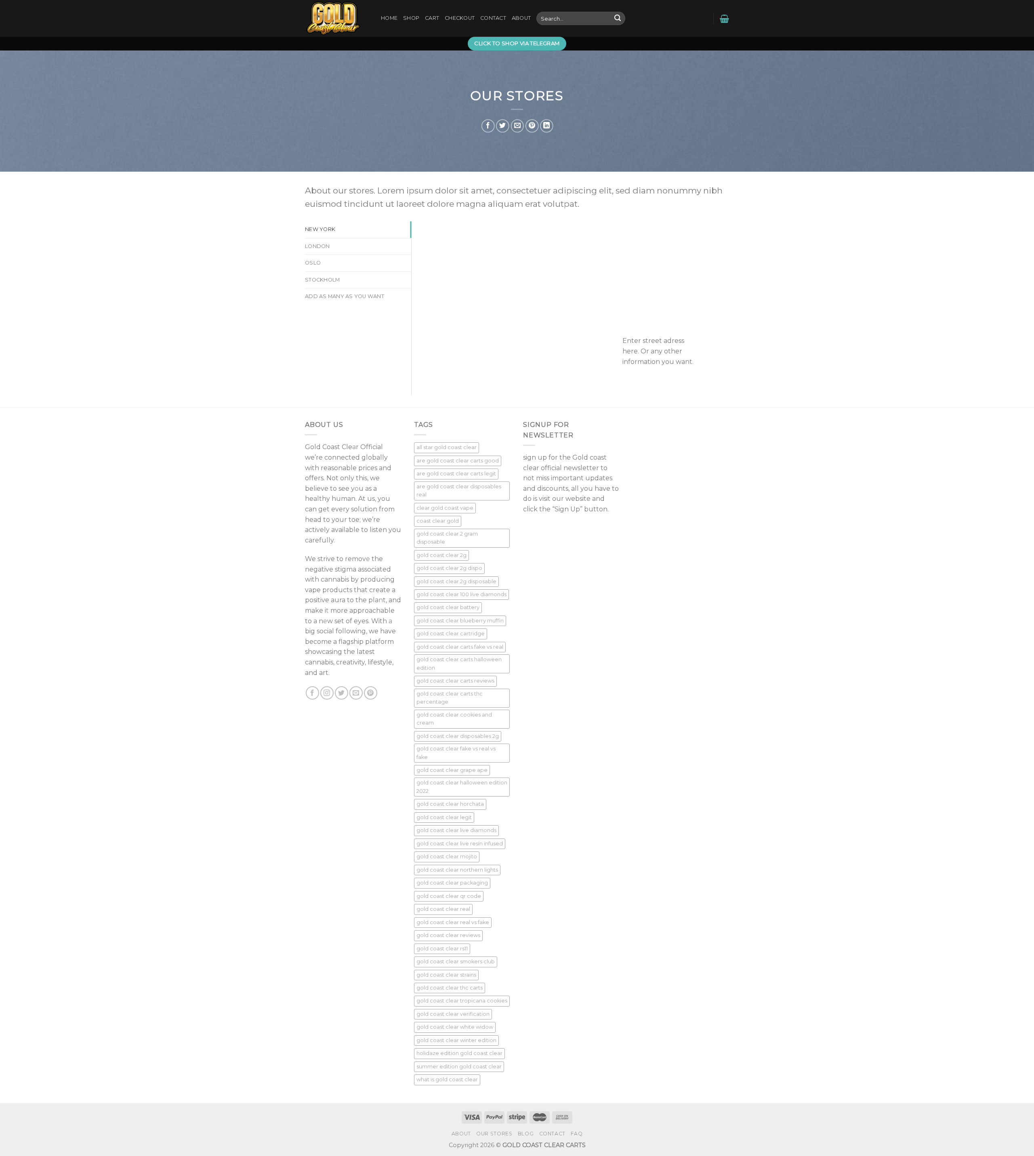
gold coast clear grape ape (452, 770)
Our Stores (494, 1134)
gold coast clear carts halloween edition (459, 663)
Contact (493, 18)
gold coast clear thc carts (449, 988)
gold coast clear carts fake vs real (459, 647)
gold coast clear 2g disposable (456, 581)
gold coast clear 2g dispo (449, 568)
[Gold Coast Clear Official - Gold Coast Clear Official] (337, 18)
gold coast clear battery (447, 607)
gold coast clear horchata (450, 804)
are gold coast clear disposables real (458, 490)
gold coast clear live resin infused (459, 844)
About (521, 18)
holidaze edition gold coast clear (459, 1053)
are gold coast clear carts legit (456, 474)
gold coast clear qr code (448, 896)
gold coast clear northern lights (457, 870)
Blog (526, 1134)
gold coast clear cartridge (450, 634)
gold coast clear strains (446, 975)
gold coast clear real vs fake (452, 922)
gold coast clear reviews (448, 935)
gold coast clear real (443, 909)
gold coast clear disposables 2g (457, 736)
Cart (432, 18)
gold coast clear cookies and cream (454, 719)
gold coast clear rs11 (442, 949)
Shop (411, 18)
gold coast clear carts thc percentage (449, 698)
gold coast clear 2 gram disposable (447, 538)
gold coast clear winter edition (456, 1040)
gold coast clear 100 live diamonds (461, 594)
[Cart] (724, 18)
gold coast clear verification (453, 1014)
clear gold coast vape (444, 508)
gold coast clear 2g (441, 555)
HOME (389, 18)
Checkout (460, 18)
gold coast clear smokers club (455, 961)
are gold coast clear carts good (457, 461)
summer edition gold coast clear (459, 1067)
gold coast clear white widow (454, 1027)
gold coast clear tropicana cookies (461, 1001)
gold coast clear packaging (452, 883)
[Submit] (617, 18)
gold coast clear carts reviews (455, 681)
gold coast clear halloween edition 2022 (461, 787)
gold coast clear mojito (446, 856)
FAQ (576, 1134)
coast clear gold (437, 521)
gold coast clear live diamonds (456, 830)
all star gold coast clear (446, 447)
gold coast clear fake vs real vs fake (456, 753)
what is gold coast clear (447, 1079)
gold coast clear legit (444, 817)
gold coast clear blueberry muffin (460, 621)
